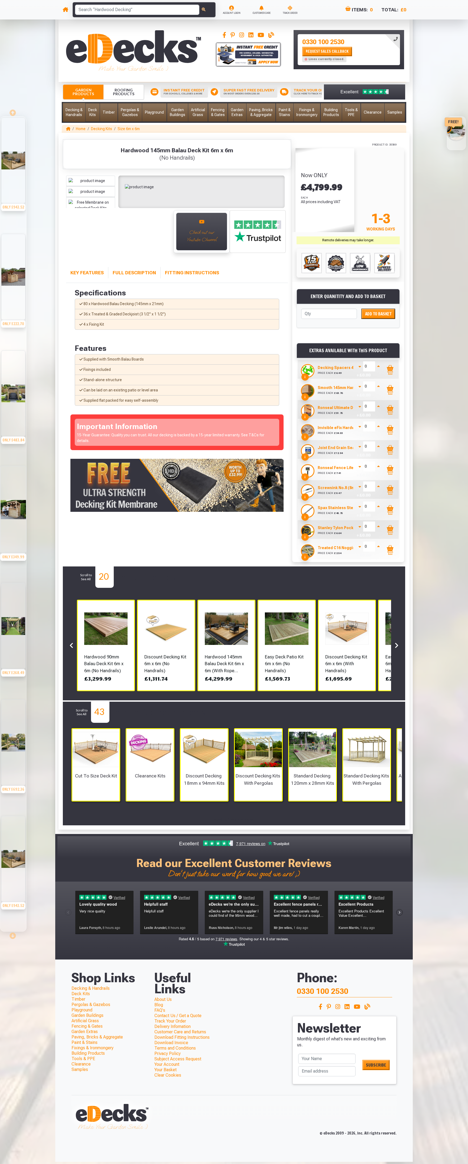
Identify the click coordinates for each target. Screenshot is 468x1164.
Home (81, 129)
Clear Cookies (167, 1075)
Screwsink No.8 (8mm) (339, 488)
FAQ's (159, 1010)
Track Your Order (170, 1021)
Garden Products (83, 92)
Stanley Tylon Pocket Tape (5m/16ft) (351, 528)
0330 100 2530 (323, 42)
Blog (158, 1004)
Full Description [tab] (134, 272)
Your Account (166, 1064)
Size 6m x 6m (129, 129)
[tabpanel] (349, 49)
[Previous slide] (13, 111)
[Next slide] (13, 934)
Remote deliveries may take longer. (348, 240)
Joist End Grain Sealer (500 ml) (347, 448)
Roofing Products (123, 92)
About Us (163, 999)
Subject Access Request (177, 1058)
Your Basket (165, 1069)
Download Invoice (171, 1042)
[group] (13, 175)
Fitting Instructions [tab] (192, 272)
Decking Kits (101, 129)
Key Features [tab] (87, 272)
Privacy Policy (167, 1053)
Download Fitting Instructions (182, 1037)
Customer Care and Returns (180, 1031)
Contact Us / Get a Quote (178, 1015)
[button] (74, 112)
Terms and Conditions (175, 1048)
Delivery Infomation (172, 1026)
